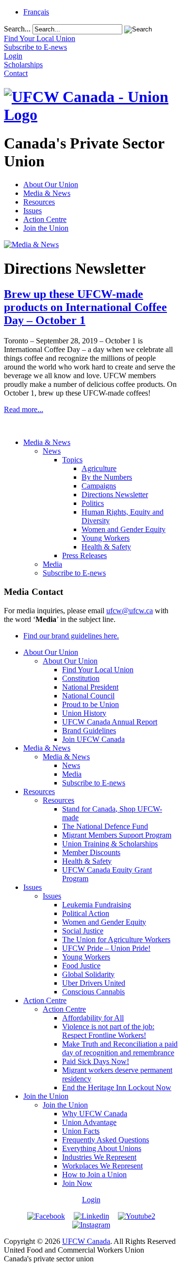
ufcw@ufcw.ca (129, 610)
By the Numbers (107, 477)
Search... (17, 29)
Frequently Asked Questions (105, 1140)
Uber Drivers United (93, 983)
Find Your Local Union (97, 669)
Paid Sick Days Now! (95, 1061)
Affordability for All (93, 1018)
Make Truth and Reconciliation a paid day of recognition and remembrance (120, 1048)
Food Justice (81, 965)
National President (90, 687)
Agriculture (99, 468)
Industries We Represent (99, 1157)
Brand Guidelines (89, 730)
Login (91, 1200)
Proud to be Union (90, 704)
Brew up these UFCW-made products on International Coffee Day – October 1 (85, 307)
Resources (39, 202)
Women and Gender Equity (123, 529)
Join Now (77, 1183)
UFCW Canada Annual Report (109, 722)
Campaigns (99, 486)
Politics (93, 503)
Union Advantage (89, 1122)
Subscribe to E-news (74, 573)
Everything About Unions (101, 1148)
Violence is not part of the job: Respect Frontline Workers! (108, 1030)
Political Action (85, 913)
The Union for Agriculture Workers (116, 939)
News (52, 451)
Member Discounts (91, 852)
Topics (72, 460)
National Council (88, 696)
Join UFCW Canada (93, 739)
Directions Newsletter (115, 494)
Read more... (23, 409)
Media (52, 564)
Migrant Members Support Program (116, 835)
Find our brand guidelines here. (71, 636)
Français (36, 12)
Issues (32, 211)
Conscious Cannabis (93, 992)
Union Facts (80, 1131)
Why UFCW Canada (94, 1113)
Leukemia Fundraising (96, 905)
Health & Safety (106, 547)
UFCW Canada (86, 1241)
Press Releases (84, 555)
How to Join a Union (94, 1174)
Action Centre (44, 219)
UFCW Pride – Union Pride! (106, 948)
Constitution (80, 678)
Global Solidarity (88, 974)
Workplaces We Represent (102, 1166)
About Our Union (50, 184)
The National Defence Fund (105, 826)
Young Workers (106, 538)
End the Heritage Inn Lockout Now (116, 1087)
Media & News (46, 193)
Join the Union (45, 228)
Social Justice (82, 931)
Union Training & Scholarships (110, 844)
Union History (84, 713)
